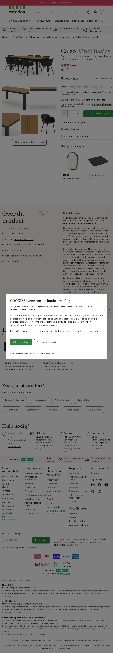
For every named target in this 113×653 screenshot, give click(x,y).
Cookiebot (54, 353)
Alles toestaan (21, 342)
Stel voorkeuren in (47, 342)
